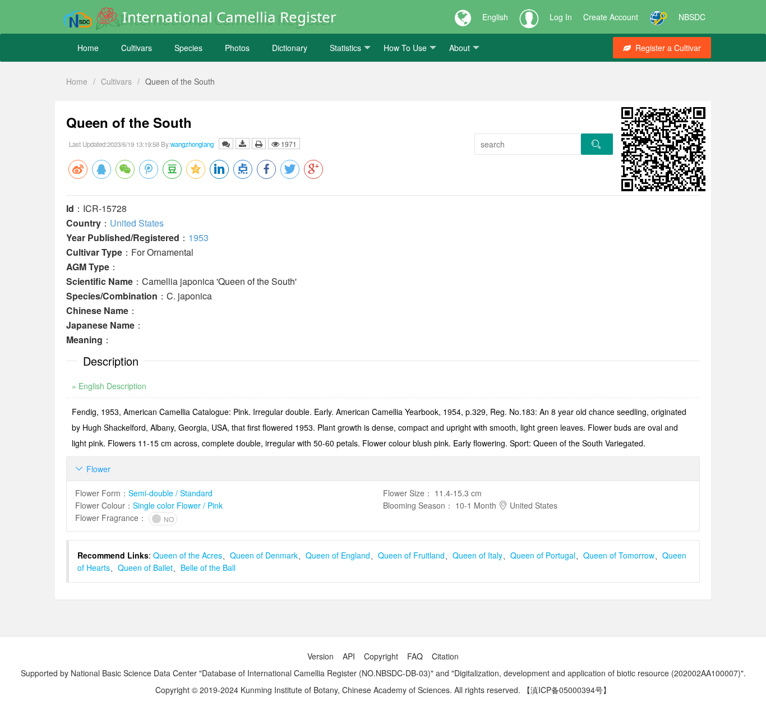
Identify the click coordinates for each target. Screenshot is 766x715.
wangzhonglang (192, 144)
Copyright (381, 656)
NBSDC (692, 16)
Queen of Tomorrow (618, 555)
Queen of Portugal (542, 555)
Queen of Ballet (145, 567)
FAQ (415, 656)
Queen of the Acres (187, 555)
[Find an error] (226, 143)
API (349, 656)
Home (88, 47)
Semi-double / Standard (170, 493)
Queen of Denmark (264, 555)
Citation (445, 656)
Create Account (610, 16)
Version (320, 656)
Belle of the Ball (208, 567)
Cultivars (136, 47)
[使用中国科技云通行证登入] (658, 17)
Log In (561, 16)
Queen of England (338, 555)
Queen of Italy (477, 555)
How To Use (405, 47)
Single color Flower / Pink (178, 505)
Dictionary (289, 47)
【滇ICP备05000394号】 (567, 689)
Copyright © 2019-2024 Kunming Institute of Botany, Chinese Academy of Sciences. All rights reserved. (337, 689)
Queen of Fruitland (411, 555)
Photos (237, 47)
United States (137, 222)
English (495, 16)
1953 (198, 237)
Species (188, 47)
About (459, 47)
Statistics (345, 47)
